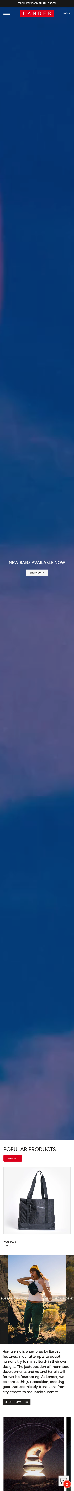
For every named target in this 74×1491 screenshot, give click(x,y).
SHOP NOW (16, 1402)
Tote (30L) (9, 1242)
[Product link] (37, 1200)
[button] (7, 13)
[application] (64, 1481)
